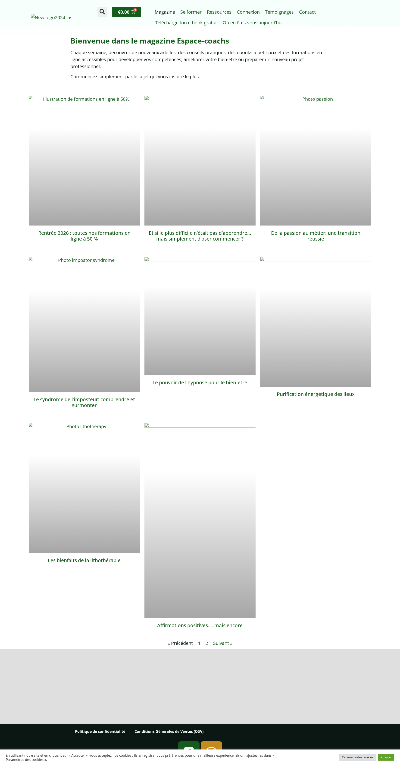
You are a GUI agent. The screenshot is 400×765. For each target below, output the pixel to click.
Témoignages (279, 12)
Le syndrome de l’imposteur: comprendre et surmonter (84, 402)
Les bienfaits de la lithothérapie (84, 560)
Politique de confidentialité (100, 731)
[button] (102, 12)
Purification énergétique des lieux (316, 394)
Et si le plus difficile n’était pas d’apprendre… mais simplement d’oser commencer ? (200, 236)
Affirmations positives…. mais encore (200, 625)
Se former (191, 12)
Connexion (248, 12)
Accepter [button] (386, 757)
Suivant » (222, 643)
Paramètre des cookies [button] (357, 757)
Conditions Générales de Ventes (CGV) (168, 731)
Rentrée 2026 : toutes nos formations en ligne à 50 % (84, 236)
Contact (307, 12)
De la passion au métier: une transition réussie (315, 236)
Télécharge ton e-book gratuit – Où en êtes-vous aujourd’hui (219, 22)
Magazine (165, 12)
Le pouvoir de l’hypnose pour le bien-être (200, 382)
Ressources (219, 12)
